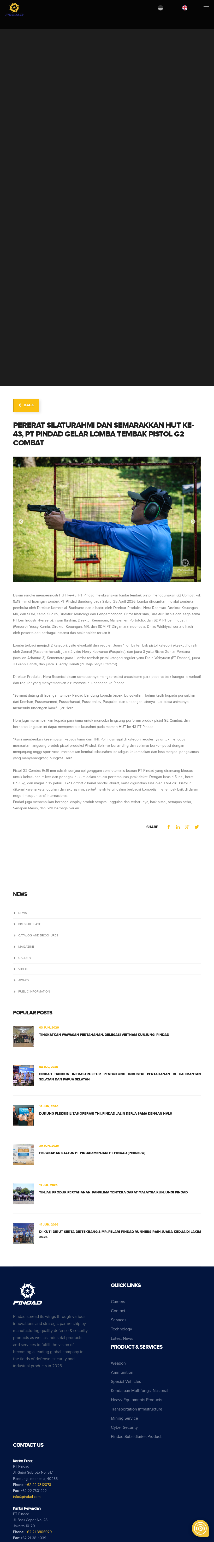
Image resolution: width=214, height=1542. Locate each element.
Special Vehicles (126, 1381)
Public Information (34, 991)
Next (193, 521)
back (29, 405)
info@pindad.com (26, 1497)
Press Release (29, 924)
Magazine (26, 946)
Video (22, 969)
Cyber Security (124, 1427)
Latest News (122, 1338)
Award (23, 980)
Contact (118, 1310)
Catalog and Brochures (38, 935)
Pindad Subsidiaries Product (136, 1436)
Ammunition (122, 1372)
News (22, 913)
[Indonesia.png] (160, 7)
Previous (20, 521)
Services (118, 1320)
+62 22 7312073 (38, 1485)
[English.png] (185, 7)
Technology (121, 1329)
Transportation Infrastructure (136, 1409)
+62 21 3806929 (38, 1532)
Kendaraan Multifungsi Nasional (139, 1390)
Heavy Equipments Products (136, 1399)
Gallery (25, 958)
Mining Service (124, 1418)
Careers (118, 1301)
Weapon (118, 1363)
